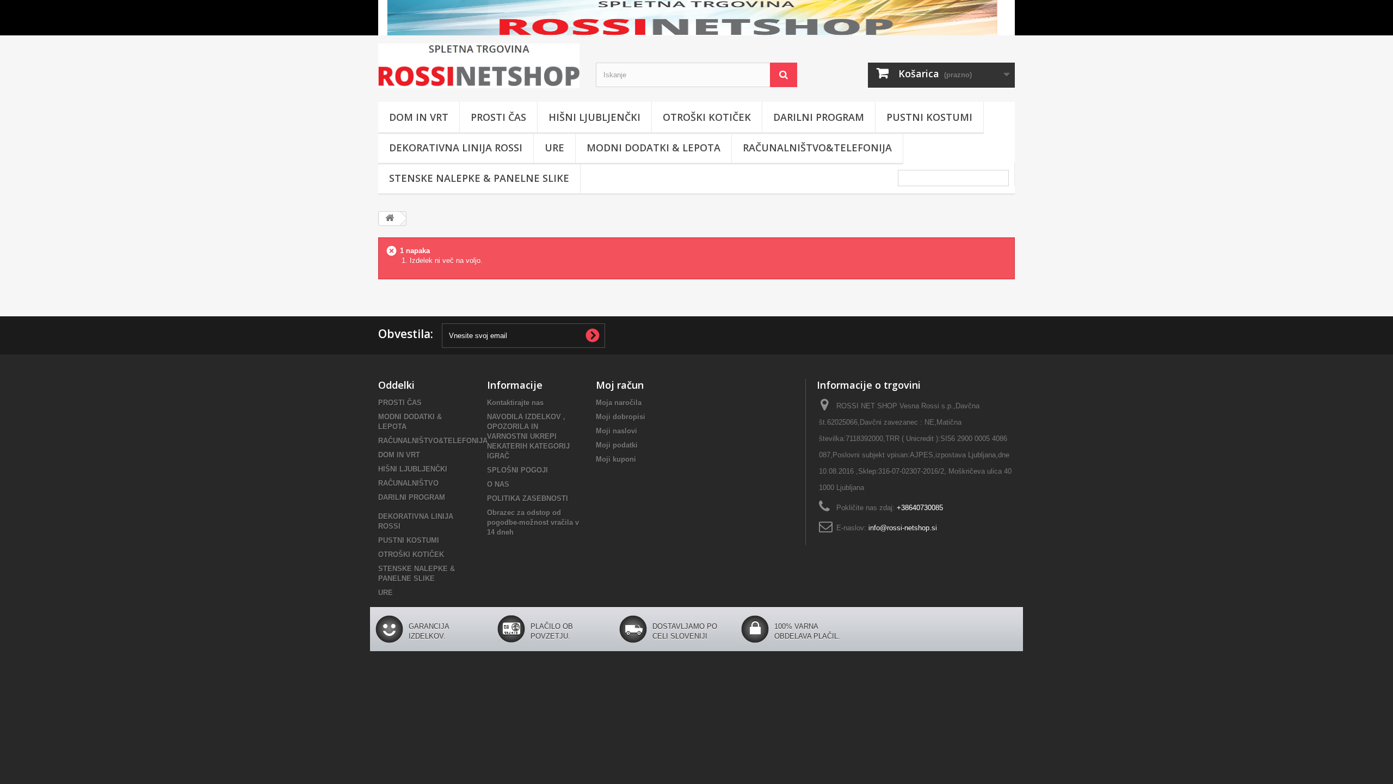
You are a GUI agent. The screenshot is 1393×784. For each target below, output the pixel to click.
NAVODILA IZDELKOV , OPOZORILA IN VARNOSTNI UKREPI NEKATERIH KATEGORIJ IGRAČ (528, 436)
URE (554, 147)
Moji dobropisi (620, 417)
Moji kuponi (616, 459)
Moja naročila (619, 403)
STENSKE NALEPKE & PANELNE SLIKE (479, 178)
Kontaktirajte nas (515, 403)
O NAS (498, 484)
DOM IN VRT (418, 117)
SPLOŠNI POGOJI (517, 470)
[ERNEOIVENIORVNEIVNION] (696, 17)
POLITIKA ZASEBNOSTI (527, 498)
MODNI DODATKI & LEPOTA (653, 147)
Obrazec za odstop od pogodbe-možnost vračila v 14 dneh (533, 522)
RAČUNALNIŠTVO (408, 483)
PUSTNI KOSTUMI (929, 117)
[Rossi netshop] (479, 66)
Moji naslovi (616, 431)
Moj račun (620, 384)
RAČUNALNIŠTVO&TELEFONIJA (817, 147)
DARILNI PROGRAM (818, 117)
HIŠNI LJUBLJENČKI (594, 117)
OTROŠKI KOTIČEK (707, 117)
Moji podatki (617, 445)
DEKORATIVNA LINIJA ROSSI (455, 147)
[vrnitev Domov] (389, 218)
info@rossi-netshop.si (902, 528)
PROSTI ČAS (498, 117)
